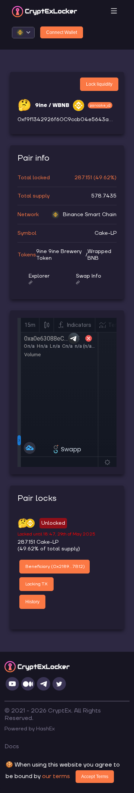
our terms (56, 776)
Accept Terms (94, 776)
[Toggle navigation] (114, 11)
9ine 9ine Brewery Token (59, 255)
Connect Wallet (61, 32)
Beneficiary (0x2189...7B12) (55, 566)
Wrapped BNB (99, 255)
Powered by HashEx (29, 729)
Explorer (39, 276)
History (32, 601)
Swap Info (88, 276)
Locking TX (36, 584)
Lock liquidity (99, 84)
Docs (11, 746)
